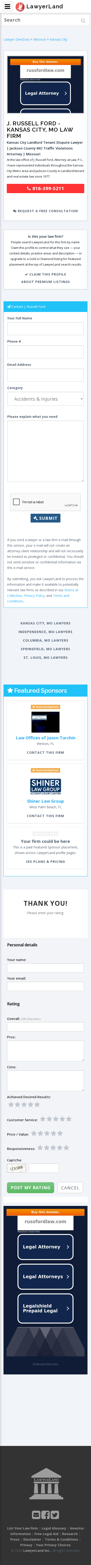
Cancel (70, 1188)
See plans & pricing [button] (45, 861)
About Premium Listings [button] (45, 281)
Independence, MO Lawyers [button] (45, 632)
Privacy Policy (34, 595)
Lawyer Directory (16, 39)
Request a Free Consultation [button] (47, 211)
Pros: (11, 1037)
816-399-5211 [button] (47, 188)
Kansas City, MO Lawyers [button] (46, 623)
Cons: (11, 1067)
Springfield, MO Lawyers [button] (45, 649)
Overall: (13, 1018)
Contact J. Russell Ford (28, 306)
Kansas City (58, 39)
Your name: (16, 960)
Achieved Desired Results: (29, 1097)
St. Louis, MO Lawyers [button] (46, 657)
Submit (48, 518)
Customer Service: (22, 1120)
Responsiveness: (21, 1148)
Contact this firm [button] (45, 752)
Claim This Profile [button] (47, 274)
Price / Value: (18, 1134)
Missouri (39, 39)
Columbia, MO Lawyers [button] (45, 640)
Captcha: (14, 1160)
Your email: (16, 978)
